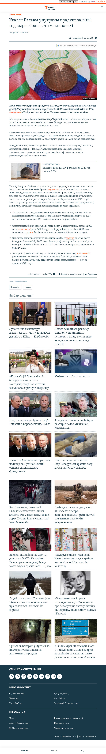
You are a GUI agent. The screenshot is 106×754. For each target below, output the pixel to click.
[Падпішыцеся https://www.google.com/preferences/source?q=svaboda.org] (11, 676)
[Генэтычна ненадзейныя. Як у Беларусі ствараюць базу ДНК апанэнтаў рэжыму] (76, 445)
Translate (100, 2)
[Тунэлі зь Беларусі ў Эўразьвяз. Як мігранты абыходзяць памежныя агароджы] (30, 631)
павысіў (70, 238)
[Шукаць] (82, 751)
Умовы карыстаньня (63, 728)
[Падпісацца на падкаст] (35, 676)
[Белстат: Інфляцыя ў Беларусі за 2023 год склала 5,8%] (25, 171)
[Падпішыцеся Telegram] (53, 676)
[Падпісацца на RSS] (59, 676)
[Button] (75, 38)
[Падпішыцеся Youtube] (29, 676)
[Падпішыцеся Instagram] (47, 676)
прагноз (29, 232)
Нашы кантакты (61, 723)
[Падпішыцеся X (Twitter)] (23, 676)
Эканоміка (15, 14)
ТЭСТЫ (54, 751)
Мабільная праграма (18, 728)
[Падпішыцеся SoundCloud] (41, 676)
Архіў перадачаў (62, 693)
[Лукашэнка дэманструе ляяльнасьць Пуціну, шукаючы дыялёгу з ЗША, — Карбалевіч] (30, 314)
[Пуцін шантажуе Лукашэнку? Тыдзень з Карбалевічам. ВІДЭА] (30, 405)
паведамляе (15, 112)
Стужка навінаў (16, 693)
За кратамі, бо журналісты (66, 703)
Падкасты (13, 698)
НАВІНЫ (24, 751)
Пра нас (13, 718)
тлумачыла (53, 189)
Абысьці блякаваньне (19, 723)
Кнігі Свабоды (15, 703)
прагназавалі (24, 229)
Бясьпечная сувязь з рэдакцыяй (68, 718)
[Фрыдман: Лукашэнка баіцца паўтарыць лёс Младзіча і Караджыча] (76, 405)
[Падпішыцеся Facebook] (17, 676)
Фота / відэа (59, 698)
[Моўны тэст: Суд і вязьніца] (76, 361)
